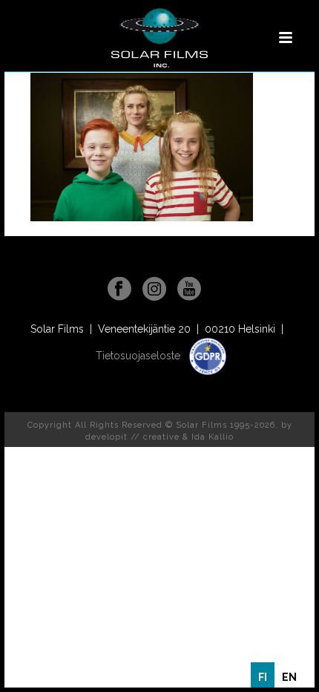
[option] (289, 677)
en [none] (289, 677)
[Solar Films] (159, 37)
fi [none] (262, 677)
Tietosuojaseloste (139, 356)
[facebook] (119, 289)
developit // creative (132, 437)
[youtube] (189, 289)
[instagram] (154, 289)
